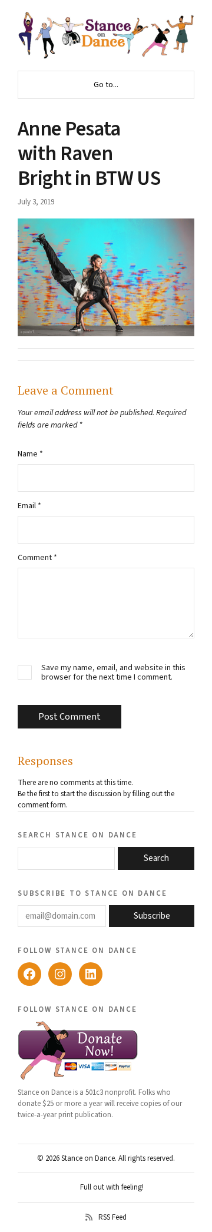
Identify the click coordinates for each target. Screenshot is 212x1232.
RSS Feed (112, 1217)
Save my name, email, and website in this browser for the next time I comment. (113, 673)
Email (29, 506)
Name (30, 454)
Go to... (106, 85)
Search (156, 858)
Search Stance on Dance (77, 834)
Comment (37, 558)
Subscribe (152, 916)
